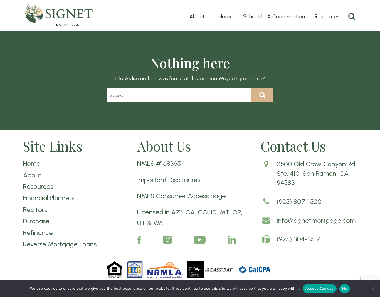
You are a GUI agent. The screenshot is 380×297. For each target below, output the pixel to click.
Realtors (35, 210)
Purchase (36, 221)
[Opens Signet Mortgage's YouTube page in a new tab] (199, 239)
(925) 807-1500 (299, 201)
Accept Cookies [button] (319, 288)
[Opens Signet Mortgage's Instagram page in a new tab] (167, 239)
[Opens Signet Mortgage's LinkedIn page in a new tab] (232, 239)
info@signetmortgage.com (316, 220)
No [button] (344, 288)
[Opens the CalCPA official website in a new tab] (255, 269)
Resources (327, 16)
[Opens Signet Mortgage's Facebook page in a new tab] (139, 239)
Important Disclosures (168, 180)
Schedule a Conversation (274, 16)
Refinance (38, 233)
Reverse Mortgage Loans (60, 244)
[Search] (352, 16)
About (197, 16)
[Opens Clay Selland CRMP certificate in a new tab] (135, 269)
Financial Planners (48, 198)
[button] (373, 288)
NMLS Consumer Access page (181, 196)
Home (226, 16)
